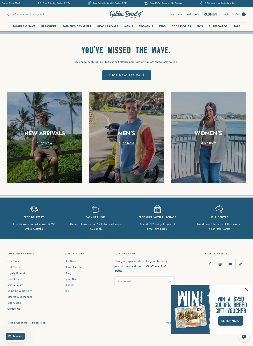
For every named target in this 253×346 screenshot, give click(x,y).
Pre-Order (49, 26)
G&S (200, 26)
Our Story (176, 14)
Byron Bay (70, 279)
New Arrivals (107, 26)
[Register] (169, 281)
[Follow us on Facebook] (210, 264)
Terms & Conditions (17, 322)
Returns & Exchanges (19, 297)
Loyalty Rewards (16, 273)
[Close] (246, 289)
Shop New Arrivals (126, 75)
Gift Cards (193, 14)
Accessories (181, 26)
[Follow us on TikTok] (240, 264)
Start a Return (15, 285)
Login (226, 14)
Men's (128, 26)
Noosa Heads (73, 267)
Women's (146, 26)
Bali (67, 291)
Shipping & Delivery (19, 291)
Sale (236, 26)
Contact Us (13, 309)
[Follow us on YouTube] (230, 264)
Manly (68, 273)
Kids (162, 26)
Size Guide (14, 303)
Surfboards (218, 26)
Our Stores (71, 261)
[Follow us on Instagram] (220, 264)
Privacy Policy (39, 322)
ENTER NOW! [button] (230, 321)
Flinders (69, 285)
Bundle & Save (24, 26)
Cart (239, 14)
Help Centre (223, 229)
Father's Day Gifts (77, 26)
